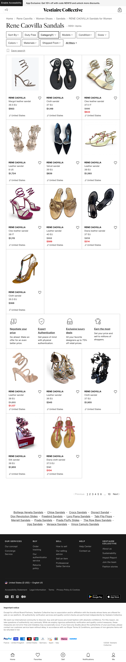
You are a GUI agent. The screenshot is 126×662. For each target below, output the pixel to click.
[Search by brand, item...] (6, 10)
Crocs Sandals (78, 512)
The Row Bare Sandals (97, 520)
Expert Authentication (46, 330)
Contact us (84, 551)
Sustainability (109, 553)
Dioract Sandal (100, 512)
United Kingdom (17, 643)
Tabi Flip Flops (103, 516)
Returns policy (37, 566)
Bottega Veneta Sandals (28, 512)
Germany (43, 643)
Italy (57, 643)
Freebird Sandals (52, 516)
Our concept (11, 546)
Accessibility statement (16, 589)
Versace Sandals (57, 524)
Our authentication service (40, 557)
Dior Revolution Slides (24, 516)
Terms (51, 589)
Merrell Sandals (20, 520)
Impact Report (109, 557)
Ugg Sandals (35, 524)
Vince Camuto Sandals (85, 524)
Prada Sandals (43, 520)
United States (31, 643)
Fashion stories (110, 566)
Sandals (60, 18)
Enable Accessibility (11, 2)
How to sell (61, 546)
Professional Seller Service (63, 564)
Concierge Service (10, 552)
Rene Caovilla (24, 18)
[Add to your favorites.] (40, 98)
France (6, 643)
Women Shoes (44, 18)
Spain (51, 643)
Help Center (85, 546)
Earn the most (102, 329)
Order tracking (37, 548)
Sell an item (62, 558)
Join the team (109, 562)
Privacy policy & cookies (68, 589)
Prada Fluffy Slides (67, 520)
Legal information (38, 589)
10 (109, 494)
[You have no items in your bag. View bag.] (120, 10)
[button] (120, 10)
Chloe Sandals (56, 512)
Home (9, 18)
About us (107, 548)
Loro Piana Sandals (78, 516)
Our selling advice (61, 552)
